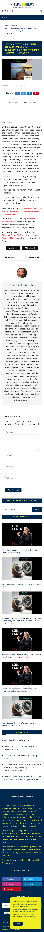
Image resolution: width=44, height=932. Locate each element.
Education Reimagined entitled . (21, 211)
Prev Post (12, 257)
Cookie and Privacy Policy (11, 929)
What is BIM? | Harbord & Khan (18, 740)
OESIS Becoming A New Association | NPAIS (20, 757)
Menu (5, 17)
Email (9, 466)
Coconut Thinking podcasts (14, 238)
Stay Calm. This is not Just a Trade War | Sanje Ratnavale (22, 748)
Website (9, 478)
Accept (17, 924)
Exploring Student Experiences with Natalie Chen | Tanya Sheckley (20, 551)
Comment (11, 432)
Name (9, 455)
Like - (14, 248)
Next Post (32, 257)
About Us (5, 926)
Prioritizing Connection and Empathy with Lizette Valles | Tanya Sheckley (19, 690)
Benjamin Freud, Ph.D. (18, 86)
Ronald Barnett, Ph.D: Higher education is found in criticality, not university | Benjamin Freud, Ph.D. (21, 620)
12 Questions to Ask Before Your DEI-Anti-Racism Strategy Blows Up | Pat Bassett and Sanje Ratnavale (22, 767)
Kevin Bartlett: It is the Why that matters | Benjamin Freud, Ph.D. (19, 724)
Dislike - (31, 248)
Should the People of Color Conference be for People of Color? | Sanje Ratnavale (22, 778)
